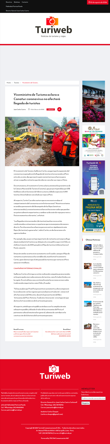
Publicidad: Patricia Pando (14, 6)
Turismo (16, 83)
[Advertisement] (55, 65)
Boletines (17, 2)
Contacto (25, 2)
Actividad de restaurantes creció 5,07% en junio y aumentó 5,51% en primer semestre (98, 268)
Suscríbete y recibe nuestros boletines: (92, 393)
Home (9, 83)
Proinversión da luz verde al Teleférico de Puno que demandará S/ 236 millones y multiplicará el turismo (98, 308)
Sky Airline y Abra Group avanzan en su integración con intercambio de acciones (98, 287)
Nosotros (9, 2)
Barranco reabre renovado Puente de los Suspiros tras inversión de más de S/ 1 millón (97, 330)
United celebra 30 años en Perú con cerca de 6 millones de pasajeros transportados (98, 249)
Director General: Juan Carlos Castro (17, 11)
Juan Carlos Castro (20, 109)
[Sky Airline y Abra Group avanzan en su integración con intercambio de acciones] (88, 285)
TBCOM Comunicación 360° (59, 438)
